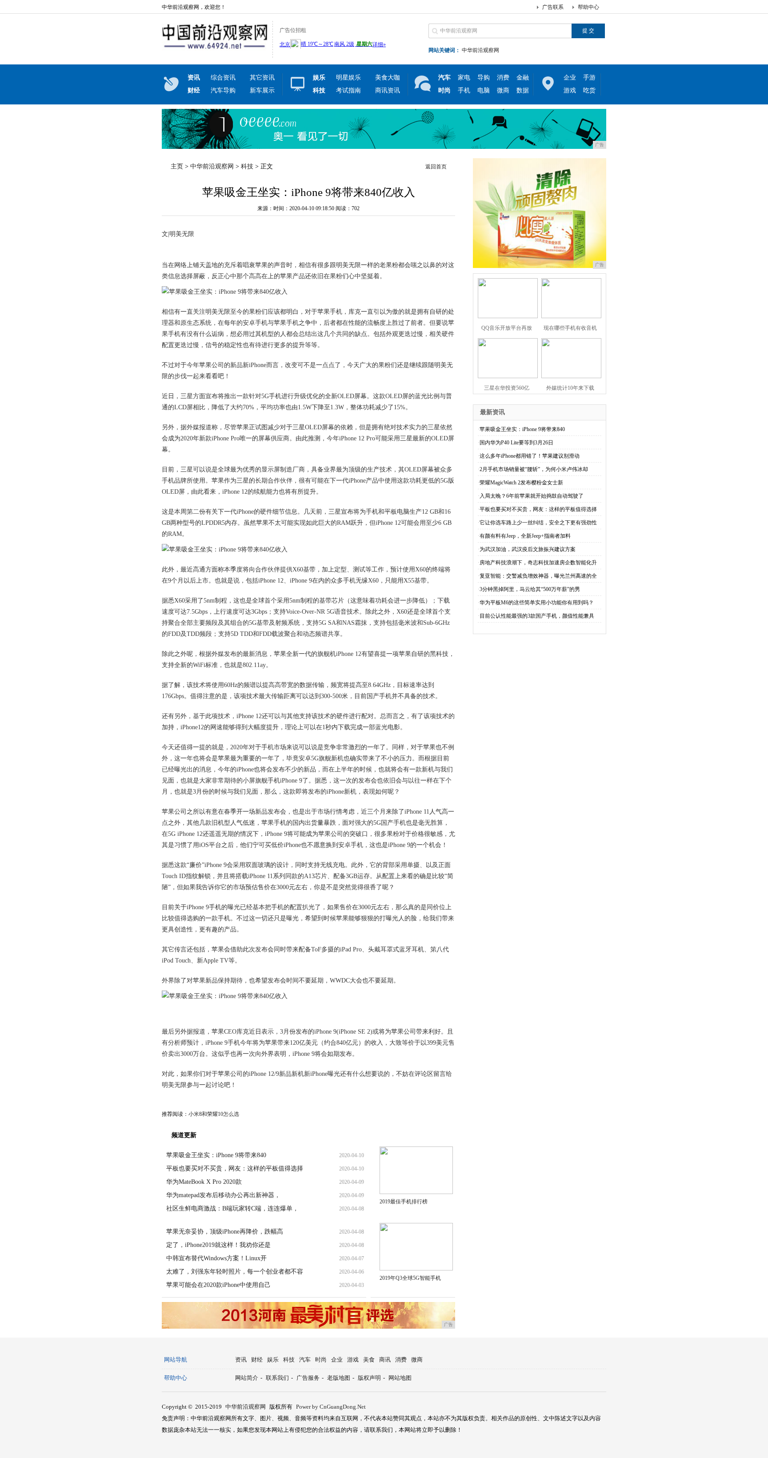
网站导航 (175, 1359)
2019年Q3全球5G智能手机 (410, 1278)
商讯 (385, 1359)
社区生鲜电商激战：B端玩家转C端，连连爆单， (232, 1208)
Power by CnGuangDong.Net (331, 1406)
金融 (522, 77)
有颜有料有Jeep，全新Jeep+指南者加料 (525, 536)
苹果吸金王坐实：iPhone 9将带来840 (216, 1155)
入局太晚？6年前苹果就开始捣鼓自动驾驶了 (532, 496)
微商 (503, 90)
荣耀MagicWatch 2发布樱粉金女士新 (521, 482)
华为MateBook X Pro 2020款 (204, 1181)
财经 (257, 1359)
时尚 (321, 1359)
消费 (503, 77)
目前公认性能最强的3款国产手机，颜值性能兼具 (537, 616)
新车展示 (262, 90)
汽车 (305, 1359)
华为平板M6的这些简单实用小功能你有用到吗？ (537, 602)
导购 (483, 77)
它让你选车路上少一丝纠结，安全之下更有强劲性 (538, 522)
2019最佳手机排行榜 (404, 1201)
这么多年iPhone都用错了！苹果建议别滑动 (530, 456)
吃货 (589, 90)
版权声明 (369, 1377)
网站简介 (246, 1377)
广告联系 (553, 7)
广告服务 (308, 1377)
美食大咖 (387, 77)
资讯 (241, 1359)
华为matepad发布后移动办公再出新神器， (223, 1195)
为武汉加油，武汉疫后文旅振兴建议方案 (528, 549)
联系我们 (277, 1377)
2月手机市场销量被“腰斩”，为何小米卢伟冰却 (534, 469)
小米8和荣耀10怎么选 (213, 1114)
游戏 (570, 90)
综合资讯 (223, 77)
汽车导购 (223, 90)
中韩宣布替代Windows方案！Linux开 (216, 1258)
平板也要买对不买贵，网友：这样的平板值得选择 (234, 1168)
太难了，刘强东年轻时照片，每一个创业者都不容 (234, 1271)
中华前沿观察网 (480, 50)
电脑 (483, 90)
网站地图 (400, 1377)
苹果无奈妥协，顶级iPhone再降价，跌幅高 (224, 1231)
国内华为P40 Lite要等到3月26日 (516, 442)
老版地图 (338, 1377)
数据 (522, 90)
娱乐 (273, 1359)
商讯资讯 (387, 90)
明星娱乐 (348, 77)
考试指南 (348, 90)
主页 (177, 166)
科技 (247, 166)
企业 (570, 77)
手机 (464, 90)
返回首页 (436, 167)
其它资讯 (262, 77)
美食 (369, 1359)
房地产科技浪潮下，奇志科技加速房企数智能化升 (538, 562)
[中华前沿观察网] (215, 51)
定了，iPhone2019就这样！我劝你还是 (218, 1245)
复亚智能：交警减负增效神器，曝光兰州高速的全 (538, 576)
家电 (464, 77)
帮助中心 (588, 7)
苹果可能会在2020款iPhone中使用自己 (218, 1285)
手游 (589, 77)
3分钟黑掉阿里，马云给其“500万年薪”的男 (530, 589)
